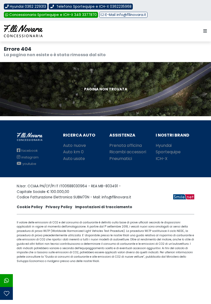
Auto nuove (74, 145)
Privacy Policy (59, 207)
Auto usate (74, 159)
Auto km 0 (73, 152)
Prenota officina (125, 145)
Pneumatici (120, 159)
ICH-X (162, 159)
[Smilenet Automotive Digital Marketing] (183, 196)
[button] (204, 31)
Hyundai (164, 145)
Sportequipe (168, 152)
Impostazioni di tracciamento (103, 207)
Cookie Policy (30, 207)
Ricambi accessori (127, 152)
